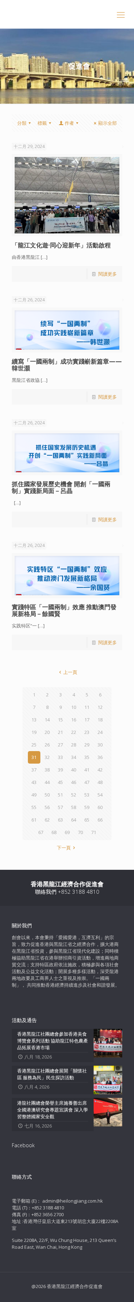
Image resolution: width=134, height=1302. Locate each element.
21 (60, 732)
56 (47, 807)
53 (86, 794)
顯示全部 (107, 123)
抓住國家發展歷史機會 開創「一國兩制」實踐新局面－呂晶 (61, 487)
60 (100, 807)
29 (86, 744)
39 (60, 769)
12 (100, 707)
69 (67, 832)
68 (53, 832)
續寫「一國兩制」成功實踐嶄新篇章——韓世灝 (67, 364)
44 (47, 782)
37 (33, 769)
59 (86, 807)
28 (73, 744)
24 (100, 732)
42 (100, 769)
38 (47, 769)
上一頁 (70, 672)
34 (73, 757)
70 (80, 832)
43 (33, 782)
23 (86, 732)
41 (86, 769)
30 (100, 744)
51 (60, 794)
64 (73, 820)
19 (33, 732)
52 (73, 794)
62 (47, 820)
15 (60, 719)
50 (47, 794)
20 (47, 732)
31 (33, 757)
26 (47, 744)
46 (73, 782)
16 (73, 719)
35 (86, 757)
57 (60, 807)
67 (40, 832)
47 (86, 782)
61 (33, 820)
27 (60, 744)
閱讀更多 (107, 274)
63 (60, 820)
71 (93, 832)
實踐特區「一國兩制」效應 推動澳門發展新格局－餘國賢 (64, 610)
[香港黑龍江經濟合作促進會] (67, 14)
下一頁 (64, 847)
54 (100, 794)
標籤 (42, 123)
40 (73, 769)
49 (33, 794)
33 (60, 757)
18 (100, 719)
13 (33, 719)
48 (100, 782)
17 (86, 719)
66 (100, 820)
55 (33, 807)
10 (73, 707)
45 (60, 782)
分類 (21, 123)
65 (86, 820)
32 (47, 757)
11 (86, 707)
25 (33, 744)
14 (47, 719)
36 (100, 757)
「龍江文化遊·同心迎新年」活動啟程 (61, 245)
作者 (69, 123)
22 (73, 732)
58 (73, 807)
